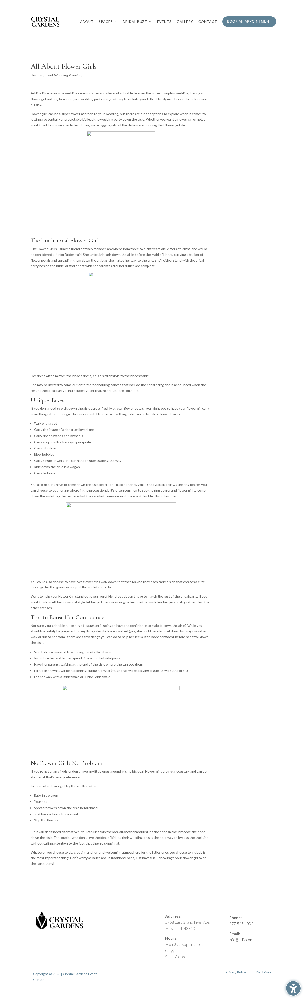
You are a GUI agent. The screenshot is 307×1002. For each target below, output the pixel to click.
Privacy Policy (235, 972)
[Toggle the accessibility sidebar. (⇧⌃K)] (293, 988)
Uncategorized (42, 75)
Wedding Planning (68, 75)
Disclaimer (263, 972)
